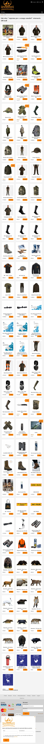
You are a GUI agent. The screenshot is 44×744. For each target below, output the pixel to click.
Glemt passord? (40, 713)
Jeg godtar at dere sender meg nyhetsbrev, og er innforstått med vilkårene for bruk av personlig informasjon (18, 736)
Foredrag (28, 695)
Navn (4, 730)
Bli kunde (10, 695)
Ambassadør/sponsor (21, 695)
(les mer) (15, 736)
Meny (3, 12)
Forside (2, 14)
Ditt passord (25, 708)
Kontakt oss (22, 698)
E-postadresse (25, 704)
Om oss (14, 695)
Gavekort (33, 695)
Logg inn (38, 695)
